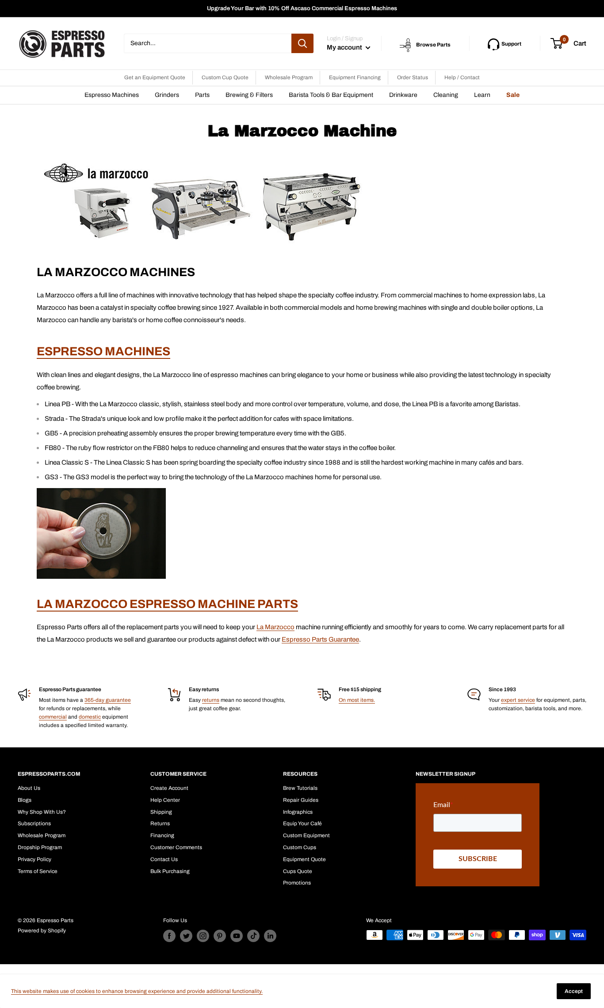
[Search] (302, 43)
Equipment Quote (304, 859)
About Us (29, 788)
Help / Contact (462, 77)
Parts (202, 95)
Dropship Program (40, 847)
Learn (482, 95)
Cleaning (445, 95)
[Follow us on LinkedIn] (270, 936)
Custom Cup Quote (225, 77)
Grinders (167, 95)
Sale (513, 95)
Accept (574, 991)
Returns (160, 823)
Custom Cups (299, 847)
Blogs (24, 800)
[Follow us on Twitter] (186, 936)
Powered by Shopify (42, 930)
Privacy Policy (34, 859)
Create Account (169, 788)
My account (345, 47)
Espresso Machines (111, 95)
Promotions (297, 883)
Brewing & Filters (249, 95)
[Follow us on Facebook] (169, 936)
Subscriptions (34, 823)
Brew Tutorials (300, 788)
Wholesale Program (289, 77)
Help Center (165, 800)
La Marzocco (275, 627)
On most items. (357, 700)
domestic (90, 717)
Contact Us (164, 859)
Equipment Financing (355, 77)
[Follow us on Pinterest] (220, 936)
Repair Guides (300, 800)
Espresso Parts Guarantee (320, 639)
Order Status (412, 77)
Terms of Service (37, 871)
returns (210, 700)
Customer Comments (176, 847)
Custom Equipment (306, 835)
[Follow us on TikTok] (253, 936)
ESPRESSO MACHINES (103, 351)
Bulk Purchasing (170, 871)
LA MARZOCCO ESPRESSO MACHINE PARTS (167, 604)
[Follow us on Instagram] (203, 936)
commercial (53, 717)
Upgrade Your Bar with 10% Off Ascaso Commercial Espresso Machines (302, 8)
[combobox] (207, 43)
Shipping (161, 812)
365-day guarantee (107, 700)
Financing (162, 835)
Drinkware (403, 95)
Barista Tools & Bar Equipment (331, 95)
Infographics (298, 812)
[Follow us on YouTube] (236, 936)
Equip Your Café (302, 823)
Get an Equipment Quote (154, 77)
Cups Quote (297, 871)
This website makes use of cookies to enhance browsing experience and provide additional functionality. (137, 991)
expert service (518, 700)
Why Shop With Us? (42, 812)
